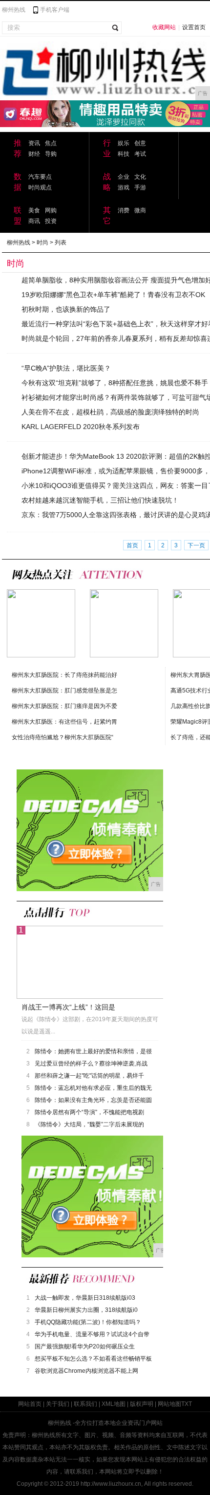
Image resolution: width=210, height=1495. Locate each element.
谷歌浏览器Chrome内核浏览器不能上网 (86, 1370)
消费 (123, 210)
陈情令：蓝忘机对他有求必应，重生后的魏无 (93, 1087)
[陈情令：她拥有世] (124, 623)
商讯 (34, 221)
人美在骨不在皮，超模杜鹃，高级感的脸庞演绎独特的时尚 (110, 412)
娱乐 (123, 143)
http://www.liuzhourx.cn (111, 1483)
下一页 (196, 545)
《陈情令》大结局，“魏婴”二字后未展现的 (89, 1124)
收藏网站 (164, 27)
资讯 (34, 143)
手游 (140, 187)
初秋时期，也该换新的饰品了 (65, 309)
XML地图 (114, 1404)
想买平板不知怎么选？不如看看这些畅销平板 (93, 1358)
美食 (34, 210)
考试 (140, 153)
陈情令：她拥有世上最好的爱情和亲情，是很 (93, 1051)
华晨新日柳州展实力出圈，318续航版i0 (86, 1310)
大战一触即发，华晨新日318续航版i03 (85, 1297)
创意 (140, 143)
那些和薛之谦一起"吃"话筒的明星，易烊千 (89, 1075)
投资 (51, 221)
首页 (132, 545)
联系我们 (85, 1404)
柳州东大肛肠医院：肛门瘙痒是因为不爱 (64, 706)
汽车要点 (40, 176)
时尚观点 (40, 187)
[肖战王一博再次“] (41, 623)
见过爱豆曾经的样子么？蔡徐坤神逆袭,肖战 (91, 1063)
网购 (51, 210)
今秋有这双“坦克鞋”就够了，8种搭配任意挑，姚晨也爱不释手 (114, 383)
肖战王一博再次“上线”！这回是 (68, 1007)
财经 (34, 153)
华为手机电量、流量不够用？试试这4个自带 (92, 1334)
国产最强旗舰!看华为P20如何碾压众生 (85, 1346)
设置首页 (194, 27)
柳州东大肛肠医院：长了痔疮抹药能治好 (64, 675)
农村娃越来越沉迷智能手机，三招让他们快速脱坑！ (100, 500)
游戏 (123, 187)
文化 (140, 176)
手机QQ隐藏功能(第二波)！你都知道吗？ (88, 1322)
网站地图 (169, 1404)
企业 (123, 176)
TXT (186, 1404)
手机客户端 (54, 9)
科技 (123, 153)
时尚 (42, 242)
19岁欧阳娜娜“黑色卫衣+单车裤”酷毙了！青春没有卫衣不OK (113, 295)
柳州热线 (13, 9)
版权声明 (141, 1404)
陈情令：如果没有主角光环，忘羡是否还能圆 (93, 1100)
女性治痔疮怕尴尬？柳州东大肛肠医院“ (62, 737)
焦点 (51, 143)
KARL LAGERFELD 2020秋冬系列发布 (80, 426)
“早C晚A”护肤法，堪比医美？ (66, 368)
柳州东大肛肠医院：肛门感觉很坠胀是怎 (64, 690)
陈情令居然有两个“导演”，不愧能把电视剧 (89, 1112)
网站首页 (30, 1404)
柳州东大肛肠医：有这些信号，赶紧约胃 (64, 721)
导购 (51, 153)
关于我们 (57, 1404)
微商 (140, 210)
